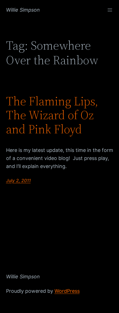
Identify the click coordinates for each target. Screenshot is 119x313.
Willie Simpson (23, 10)
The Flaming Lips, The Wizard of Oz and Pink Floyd (52, 115)
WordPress (67, 291)
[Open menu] (110, 10)
